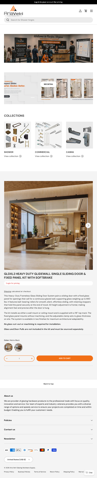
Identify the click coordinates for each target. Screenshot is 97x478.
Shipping (7, 291)
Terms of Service (40, 472)
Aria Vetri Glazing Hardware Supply (22, 468)
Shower (8, 152)
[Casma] (79, 135)
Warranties (83, 472)
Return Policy (54, 472)
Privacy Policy (9, 472)
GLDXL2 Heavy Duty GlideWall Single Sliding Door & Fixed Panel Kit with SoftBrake (45, 276)
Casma (70, 152)
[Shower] (17, 135)
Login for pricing (13, 283)
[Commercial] (48, 135)
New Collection (48, 84)
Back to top (49, 384)
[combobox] (48, 20)
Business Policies (24, 472)
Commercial (42, 152)
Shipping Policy (69, 472)
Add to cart (64, 358)
